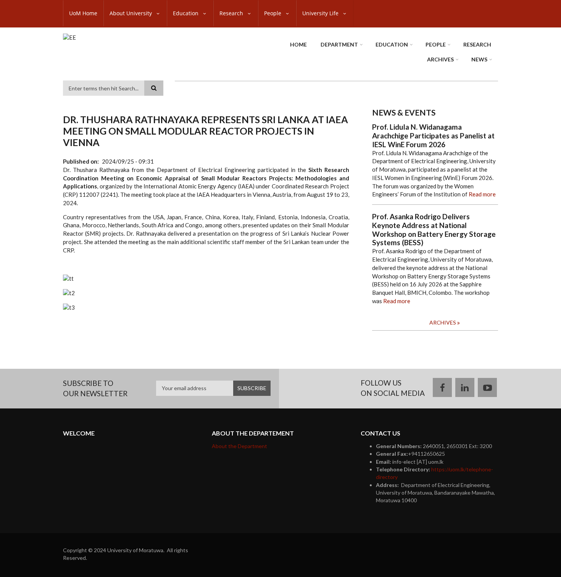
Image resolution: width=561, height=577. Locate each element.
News (479, 59)
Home (298, 44)
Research (232, 13)
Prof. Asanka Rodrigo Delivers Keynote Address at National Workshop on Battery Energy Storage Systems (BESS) (434, 229)
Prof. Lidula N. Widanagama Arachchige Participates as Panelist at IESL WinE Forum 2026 (433, 136)
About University (131, 13)
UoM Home (83, 13)
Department (339, 44)
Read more (482, 194)
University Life (321, 13)
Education (186, 13)
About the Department (239, 446)
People (273, 13)
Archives (440, 59)
